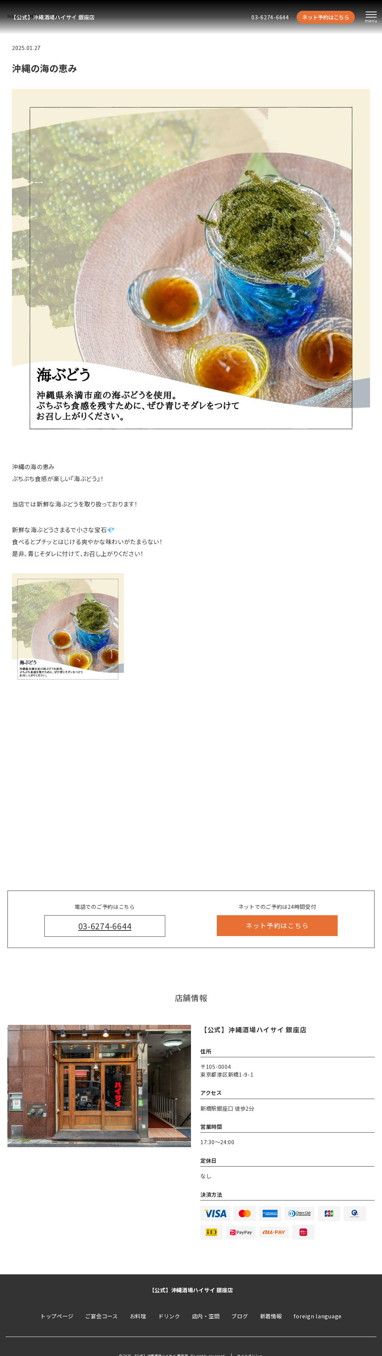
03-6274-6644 (270, 17)
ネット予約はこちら (325, 17)
